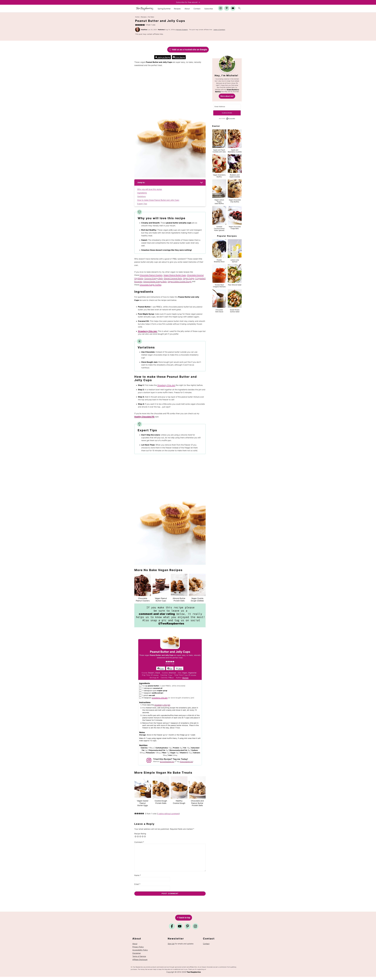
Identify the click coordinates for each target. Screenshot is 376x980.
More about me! (227, 96)
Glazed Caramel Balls (173, 278)
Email (137, 884)
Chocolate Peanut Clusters (151, 275)
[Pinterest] (187, 926)
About (187, 9)
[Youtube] (180, 926)
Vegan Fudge (188, 278)
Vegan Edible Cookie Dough (180, 281)
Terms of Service (139, 956)
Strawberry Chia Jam (166, 385)
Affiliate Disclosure (139, 960)
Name (137, 875)
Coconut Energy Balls (153, 278)
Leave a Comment (219, 29)
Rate (180, 668)
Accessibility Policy (140, 950)
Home (137, 17)
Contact (197, 9)
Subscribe (208, 9)
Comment (139, 842)
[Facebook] (172, 926)
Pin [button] (170, 668)
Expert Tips (142, 204)
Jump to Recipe (163, 57)
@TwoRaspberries (167, 761)
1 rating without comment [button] (168, 814)
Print (162, 668)
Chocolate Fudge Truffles (150, 285)
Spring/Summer (164, 9)
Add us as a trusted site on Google (189, 49)
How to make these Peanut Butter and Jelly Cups (158, 200)
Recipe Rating (140, 834)
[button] (136, 25)
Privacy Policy (138, 947)
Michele (185, 678)
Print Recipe (180, 57)
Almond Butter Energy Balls (155, 281)
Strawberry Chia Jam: (147, 331)
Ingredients (142, 193)
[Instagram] (195, 926)
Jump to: (141, 182)
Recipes (177, 9)
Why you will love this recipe (149, 189)
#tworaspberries (186, 761)
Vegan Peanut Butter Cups (175, 275)
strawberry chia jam (160, 698)
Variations (141, 196)
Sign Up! (171, 944)
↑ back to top (183, 917)
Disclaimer (136, 953)
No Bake (151, 17)
